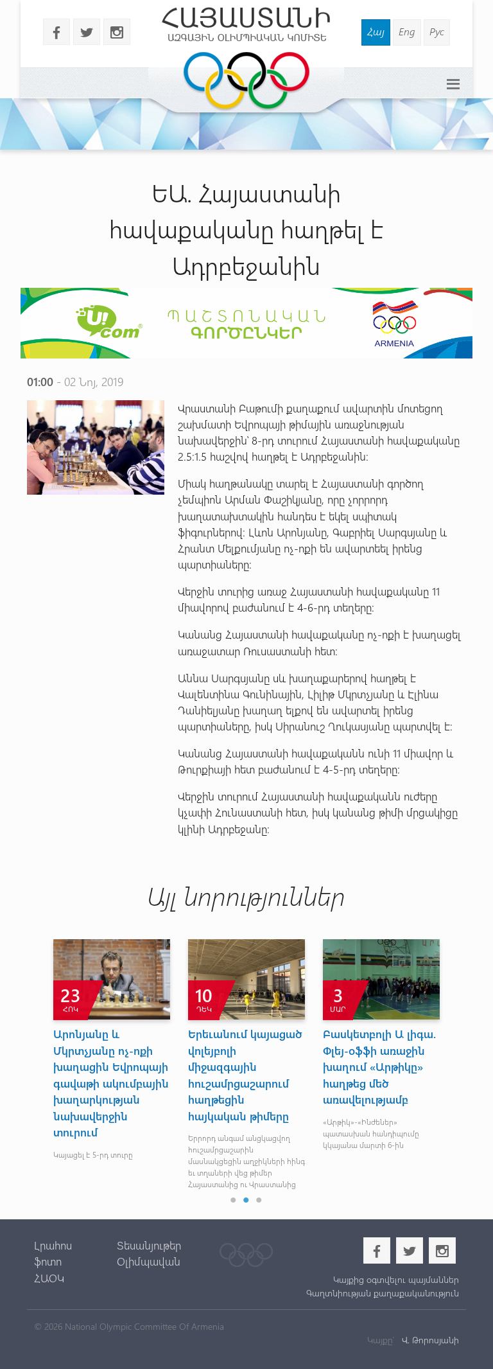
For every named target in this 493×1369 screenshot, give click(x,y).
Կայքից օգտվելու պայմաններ (396, 1279)
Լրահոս (53, 1245)
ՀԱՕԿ (49, 1278)
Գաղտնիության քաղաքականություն (382, 1293)
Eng (407, 31)
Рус (436, 31)
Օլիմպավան (148, 1261)
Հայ (376, 31)
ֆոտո (48, 1261)
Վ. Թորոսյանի (429, 1340)
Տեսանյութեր (149, 1245)
